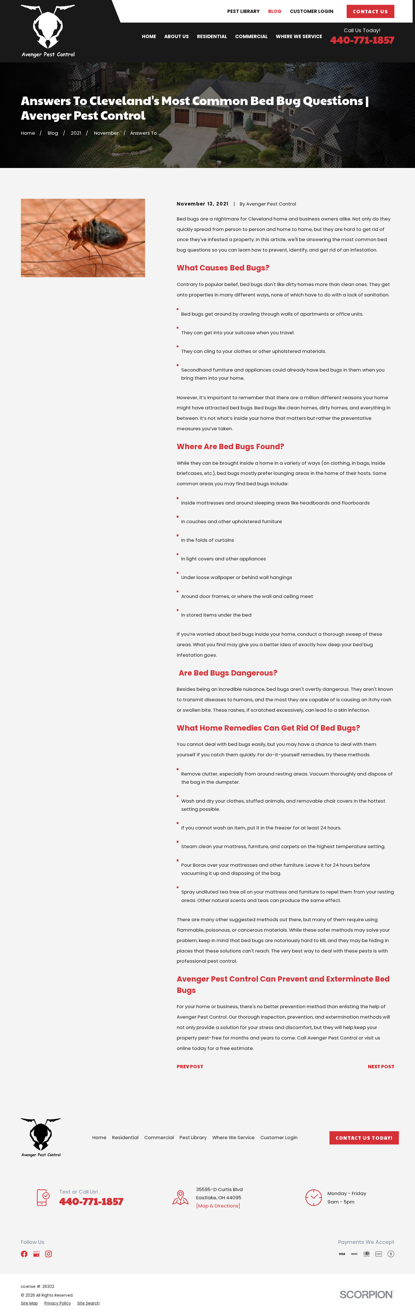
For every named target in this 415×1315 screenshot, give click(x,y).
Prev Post (190, 1066)
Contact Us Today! (364, 1137)
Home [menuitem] (149, 36)
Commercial (159, 1137)
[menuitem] (29, 1303)
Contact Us (370, 11)
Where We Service (233, 1137)
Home (99, 1137)
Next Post (381, 1066)
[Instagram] (48, 1254)
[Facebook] (24, 1254)
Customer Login (311, 11)
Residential (125, 1137)
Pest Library (243, 11)
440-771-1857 (362, 39)
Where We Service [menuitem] (299, 36)
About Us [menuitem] (176, 36)
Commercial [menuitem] (251, 36)
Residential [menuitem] (212, 36)
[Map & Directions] (218, 1205)
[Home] (48, 31)
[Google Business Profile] (36, 1254)
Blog (274, 11)
